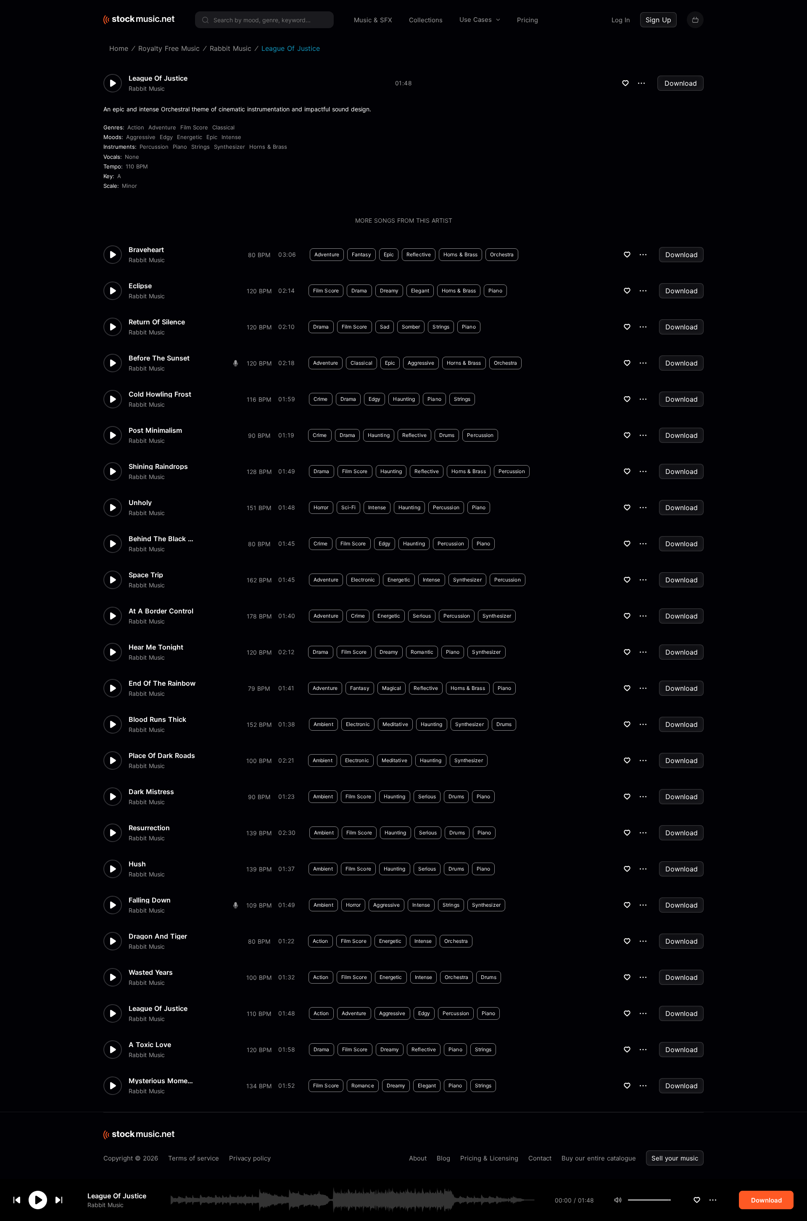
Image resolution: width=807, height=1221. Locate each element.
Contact (539, 1158)
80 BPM (259, 254)
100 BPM (259, 760)
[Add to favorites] (697, 1200)
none (132, 156)
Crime (321, 399)
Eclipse (140, 285)
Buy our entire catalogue (599, 1158)
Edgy (166, 137)
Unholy (140, 502)
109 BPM (259, 905)
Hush (137, 863)
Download (681, 83)
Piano (180, 146)
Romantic (422, 652)
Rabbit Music (105, 1204)
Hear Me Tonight (156, 647)
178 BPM (259, 616)
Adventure (162, 127)
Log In (621, 20)
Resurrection (149, 827)
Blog (443, 1158)
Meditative (395, 724)
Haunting (404, 399)
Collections (426, 20)
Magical (391, 688)
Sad (384, 327)
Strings (200, 146)
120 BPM (259, 291)
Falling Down (150, 900)
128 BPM (259, 471)
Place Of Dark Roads (162, 755)
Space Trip (146, 574)
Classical (223, 127)
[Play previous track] (16, 1200)
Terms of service (193, 1158)
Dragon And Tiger (158, 936)
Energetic (189, 137)
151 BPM (259, 507)
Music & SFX (373, 20)
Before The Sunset (159, 358)
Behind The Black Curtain (162, 538)
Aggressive (141, 137)
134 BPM (259, 1085)
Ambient (323, 724)
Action (135, 127)
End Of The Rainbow (162, 683)
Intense (231, 137)
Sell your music (674, 1158)
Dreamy (389, 290)
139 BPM (259, 833)
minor (129, 185)
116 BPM (259, 399)
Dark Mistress (151, 791)
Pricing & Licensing (489, 1158)
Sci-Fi (348, 507)
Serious (422, 616)
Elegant (420, 290)
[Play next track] (58, 1200)
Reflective (418, 254)
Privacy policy (250, 1158)
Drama (359, 290)
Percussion (154, 146)
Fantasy (361, 254)
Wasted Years (151, 972)
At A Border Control (161, 611)
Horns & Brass (268, 146)
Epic (211, 137)
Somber (411, 327)
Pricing (527, 20)
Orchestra (502, 254)
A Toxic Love (150, 1044)
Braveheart (146, 249)
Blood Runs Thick (157, 719)
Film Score (194, 127)
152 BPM (259, 724)
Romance (362, 1085)
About (418, 1158)
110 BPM (137, 166)
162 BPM (259, 580)
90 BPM (259, 435)
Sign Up (658, 20)
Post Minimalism (155, 430)
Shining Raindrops (158, 466)
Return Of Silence (157, 321)
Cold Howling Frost (160, 394)
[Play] (38, 1200)
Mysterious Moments (162, 1080)
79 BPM (259, 688)
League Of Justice (116, 1196)
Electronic (363, 579)
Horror (321, 507)
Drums (447, 435)
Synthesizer (229, 146)
